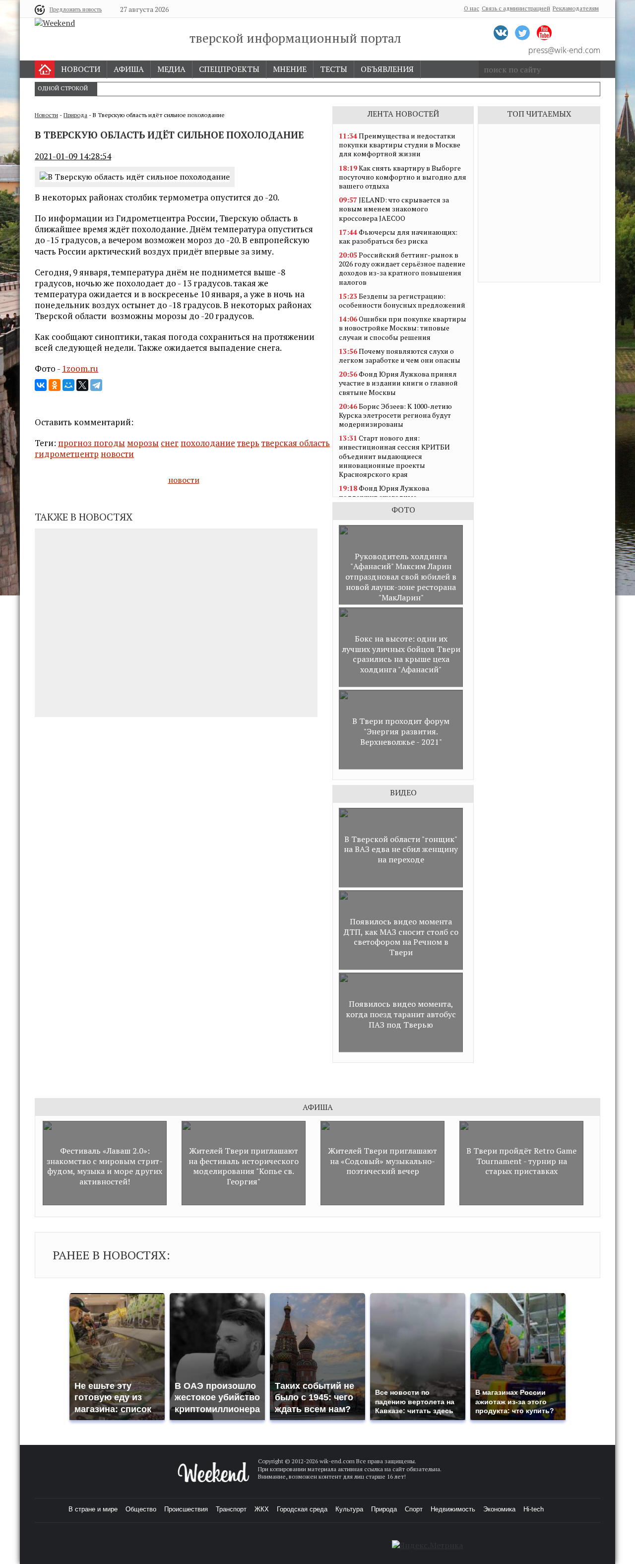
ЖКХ (261, 1509)
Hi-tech (533, 1509)
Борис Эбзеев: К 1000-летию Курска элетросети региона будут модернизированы (395, 415)
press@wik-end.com (564, 50)
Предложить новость (76, 9)
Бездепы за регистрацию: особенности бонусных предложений (402, 300)
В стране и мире (93, 1509)
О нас (471, 8)
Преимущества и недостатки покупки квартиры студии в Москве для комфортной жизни (399, 144)
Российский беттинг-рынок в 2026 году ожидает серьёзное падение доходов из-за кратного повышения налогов (402, 268)
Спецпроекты (229, 69)
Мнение (290, 69)
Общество (141, 1509)
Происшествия (186, 1509)
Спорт (414, 1509)
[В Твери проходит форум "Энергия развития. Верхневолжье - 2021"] (401, 767)
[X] (82, 385)
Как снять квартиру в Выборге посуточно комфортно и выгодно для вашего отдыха (402, 177)
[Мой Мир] (68, 385)
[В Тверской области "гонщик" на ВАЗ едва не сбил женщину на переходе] (401, 885)
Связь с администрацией (516, 8)
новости (117, 453)
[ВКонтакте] (41, 385)
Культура (349, 1509)
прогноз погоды (91, 443)
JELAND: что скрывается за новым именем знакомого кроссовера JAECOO (394, 208)
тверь (248, 443)
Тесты (333, 69)
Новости (80, 69)
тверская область (295, 443)
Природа (75, 115)
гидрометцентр (67, 453)
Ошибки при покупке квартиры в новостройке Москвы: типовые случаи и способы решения (402, 327)
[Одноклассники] (55, 385)
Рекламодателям (576, 8)
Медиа (171, 69)
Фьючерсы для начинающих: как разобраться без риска (398, 236)
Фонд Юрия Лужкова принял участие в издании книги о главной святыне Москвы (398, 382)
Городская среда (302, 1509)
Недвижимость (453, 1509)
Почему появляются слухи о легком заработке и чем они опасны (399, 355)
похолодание (208, 443)
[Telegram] (96, 385)
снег (170, 443)
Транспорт (231, 1509)
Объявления (387, 69)
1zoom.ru (80, 368)
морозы (143, 443)
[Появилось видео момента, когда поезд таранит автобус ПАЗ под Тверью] (401, 1049)
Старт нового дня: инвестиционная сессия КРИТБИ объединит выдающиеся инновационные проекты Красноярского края (394, 456)
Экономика (499, 1509)
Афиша (129, 69)
